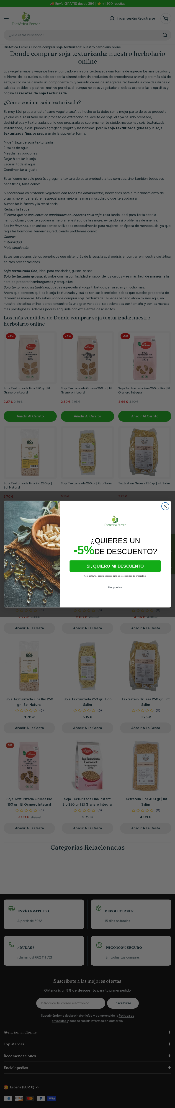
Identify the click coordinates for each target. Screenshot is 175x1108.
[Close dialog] (165, 506)
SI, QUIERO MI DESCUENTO (115, 566)
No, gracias (115, 587)
